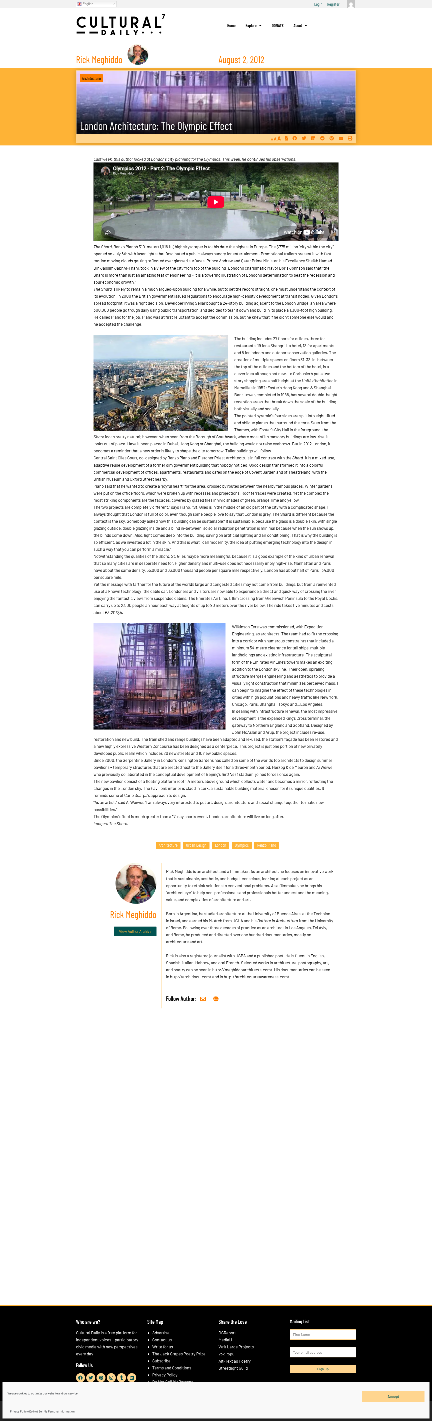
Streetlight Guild (233, 1367)
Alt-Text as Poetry (234, 1360)
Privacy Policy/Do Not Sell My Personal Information (42, 1411)
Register (333, 4)
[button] (294, 138)
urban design (196, 845)
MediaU (225, 1339)
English (87, 4)
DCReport (227, 1332)
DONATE (278, 25)
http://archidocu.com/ (191, 976)
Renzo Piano (266, 845)
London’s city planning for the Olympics (185, 158)
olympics (242, 845)
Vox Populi (227, 1353)
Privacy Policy (165, 1374)
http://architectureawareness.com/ (257, 976)
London (220, 845)
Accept (393, 1396)
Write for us (162, 1346)
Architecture (91, 78)
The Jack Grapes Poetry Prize (179, 1353)
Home (231, 25)
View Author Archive (135, 931)
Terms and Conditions (171, 1367)
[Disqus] (216, 1088)
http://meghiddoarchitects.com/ (242, 969)
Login (318, 4)
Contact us (162, 1339)
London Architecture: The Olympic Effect (156, 125)
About (298, 25)
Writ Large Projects (236, 1346)
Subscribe (161, 1360)
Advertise (161, 1332)
